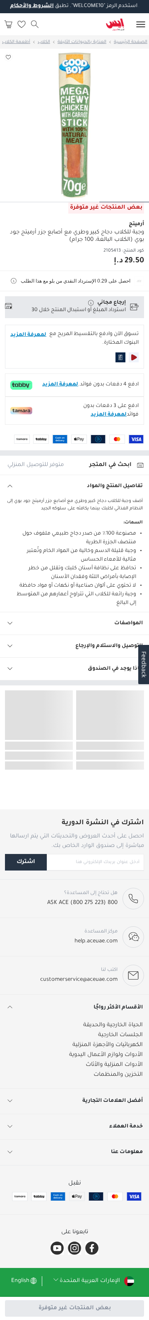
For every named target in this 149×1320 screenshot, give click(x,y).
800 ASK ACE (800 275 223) (82, 903)
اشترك (26, 862)
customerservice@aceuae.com (79, 980)
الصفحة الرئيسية (130, 42)
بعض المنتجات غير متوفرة (74, 1308)
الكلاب (44, 42)
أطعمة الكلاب (16, 42)
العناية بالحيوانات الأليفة (82, 42)
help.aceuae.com (96, 941)
